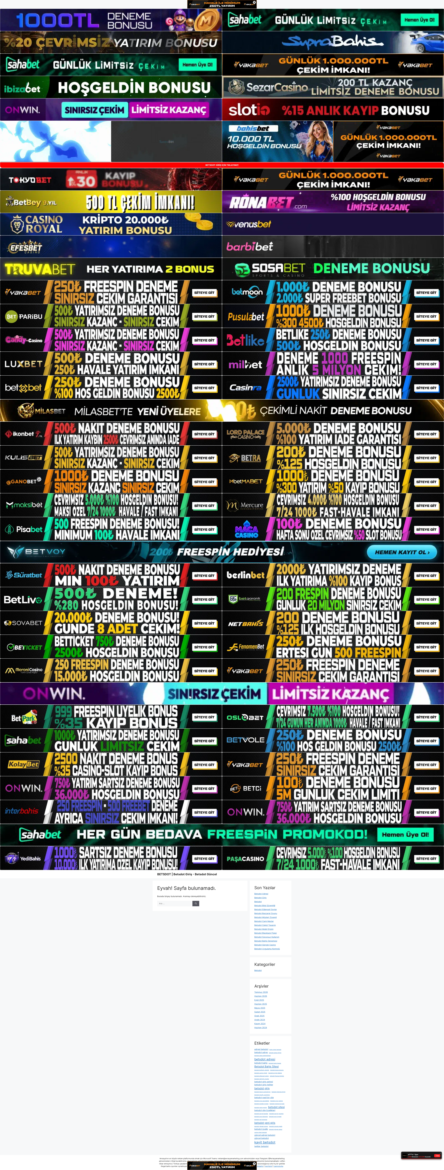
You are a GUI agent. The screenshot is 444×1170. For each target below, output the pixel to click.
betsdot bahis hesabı (275, 1063)
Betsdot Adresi (261, 894)
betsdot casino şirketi (260, 1073)
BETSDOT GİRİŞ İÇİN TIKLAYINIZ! (222, 165)
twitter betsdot (261, 1146)
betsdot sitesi (276, 1107)
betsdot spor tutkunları (261, 1116)
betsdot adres (261, 1052)
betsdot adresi (264, 1059)
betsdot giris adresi (263, 1081)
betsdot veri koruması (260, 1119)
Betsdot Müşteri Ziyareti (265, 917)
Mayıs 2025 (259, 1008)
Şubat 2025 (259, 1012)
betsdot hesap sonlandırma (262, 1092)
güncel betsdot (261, 1138)
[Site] (111, 292)
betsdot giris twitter (263, 1084)
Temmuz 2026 (261, 992)
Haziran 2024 (260, 1027)
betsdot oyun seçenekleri (261, 1101)
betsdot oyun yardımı (276, 1101)
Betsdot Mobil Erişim (263, 929)
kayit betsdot (264, 1142)
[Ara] (195, 903)
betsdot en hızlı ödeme (275, 1073)
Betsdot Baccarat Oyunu (265, 913)
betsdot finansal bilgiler (277, 1076)
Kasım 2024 (259, 1024)
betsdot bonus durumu (277, 1070)
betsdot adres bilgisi (275, 1053)
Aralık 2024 (259, 1020)
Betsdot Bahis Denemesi (265, 941)
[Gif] (222, 410)
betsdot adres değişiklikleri (262, 1055)
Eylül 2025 (259, 1000)
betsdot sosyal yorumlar (276, 1113)
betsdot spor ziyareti (275, 1116)
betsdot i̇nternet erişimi (278, 1092)
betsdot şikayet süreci (275, 1129)
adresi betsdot (261, 1049)
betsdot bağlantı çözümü (261, 1070)
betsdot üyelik (261, 1129)
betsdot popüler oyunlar (261, 1104)
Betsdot (258, 901)
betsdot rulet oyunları (260, 1107)
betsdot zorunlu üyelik (275, 1126)
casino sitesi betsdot (260, 1132)
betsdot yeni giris (264, 1122)
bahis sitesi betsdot (275, 1049)
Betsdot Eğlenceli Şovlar (265, 909)
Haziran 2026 (260, 996)
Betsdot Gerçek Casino (265, 945)
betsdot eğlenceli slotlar (261, 1076)
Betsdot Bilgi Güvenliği (264, 905)
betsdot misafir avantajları (262, 1095)
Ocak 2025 (259, 1016)
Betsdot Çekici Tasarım (265, 925)
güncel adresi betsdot (264, 1135)
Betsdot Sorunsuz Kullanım (266, 937)
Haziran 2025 (260, 1004)
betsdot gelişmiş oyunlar (261, 1079)
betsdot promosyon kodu (277, 1104)
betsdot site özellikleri (264, 1110)
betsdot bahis (260, 1063)
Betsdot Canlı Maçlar (264, 921)
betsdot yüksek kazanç (261, 1126)
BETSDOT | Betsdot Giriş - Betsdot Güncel (187, 874)
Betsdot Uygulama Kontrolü (267, 949)
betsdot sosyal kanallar (261, 1113)
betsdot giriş (262, 1088)
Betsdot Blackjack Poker (265, 933)
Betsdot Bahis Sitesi (266, 1066)
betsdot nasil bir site (264, 1097)
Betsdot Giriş (260, 898)
